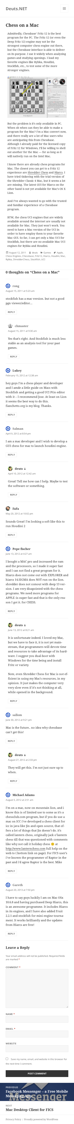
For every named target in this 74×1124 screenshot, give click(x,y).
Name (10, 1014)
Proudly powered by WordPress (41, 1119)
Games (47, 252)
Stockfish (35, 259)
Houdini (55, 256)
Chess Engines (13, 256)
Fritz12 (38, 256)
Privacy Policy (13, 1119)
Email (10, 1028)
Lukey (17, 370)
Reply (11, 312)
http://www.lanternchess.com (25, 848)
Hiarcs (58, 172)
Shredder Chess (38, 172)
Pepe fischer (22, 549)
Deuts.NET (16, 8)
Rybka (9, 259)
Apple (60, 252)
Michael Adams (24, 795)
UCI (43, 259)
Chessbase (28, 256)
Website (11, 1043)
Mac (63, 256)
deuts (35, 252)
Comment (13, 967)
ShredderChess (21, 259)
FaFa (16, 508)
